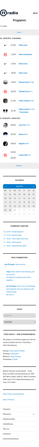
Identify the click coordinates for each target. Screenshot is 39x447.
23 (10, 206)
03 (15, 194)
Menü (35, 13)
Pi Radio (15, 359)
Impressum (7, 434)
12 (24, 198)
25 (19, 206)
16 (10, 202)
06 (29, 194)
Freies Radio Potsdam (17, 351)
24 (15, 206)
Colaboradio (14, 354)
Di (10, 190)
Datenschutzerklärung (10, 439)
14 (33, 198)
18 (19, 202)
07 (33, 194)
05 (24, 194)
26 (24, 206)
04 (19, 194)
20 (29, 202)
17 (15, 202)
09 (10, 198)
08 (5, 198)
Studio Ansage (15, 356)
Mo (5, 190)
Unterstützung (8, 424)
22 (5, 206)
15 (5, 202)
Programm (6, 409)
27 (29, 206)
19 (24, 202)
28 (33, 206)
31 (15, 210)
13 (29, 198)
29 (5, 210)
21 (33, 202)
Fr (24, 190)
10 (15, 198)
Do (19, 190)
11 (19, 198)
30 (10, 210)
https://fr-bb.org (8, 400)
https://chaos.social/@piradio (13, 394)
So (34, 190)
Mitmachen (7, 414)
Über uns (6, 429)
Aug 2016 (19, 186)
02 (10, 194)
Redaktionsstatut (9, 419)
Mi (15, 190)
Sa (29, 190)
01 (5, 194)
